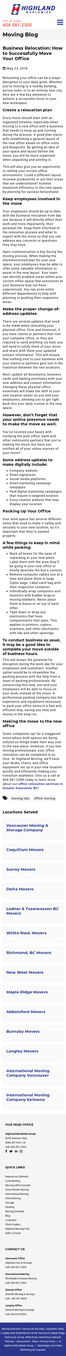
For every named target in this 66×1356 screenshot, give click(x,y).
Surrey (20, 1337)
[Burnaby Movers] (33, 1033)
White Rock (31, 1337)
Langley (5, 1333)
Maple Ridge (58, 1333)
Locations (10, 1220)
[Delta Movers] (33, 890)
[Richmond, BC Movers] (33, 954)
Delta (61, 1328)
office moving (44, 798)
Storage (9, 1202)
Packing (9, 1207)
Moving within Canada (17, 1185)
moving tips (20, 798)
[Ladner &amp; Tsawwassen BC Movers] (33, 913)
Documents (23, 1341)
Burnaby (39, 1328)
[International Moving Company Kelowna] (33, 1099)
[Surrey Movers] (33, 871)
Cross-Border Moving (17, 1189)
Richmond (10, 1337)
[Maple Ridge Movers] (33, 993)
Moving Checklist (14, 1211)
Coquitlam (51, 1328)
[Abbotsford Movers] (33, 1013)
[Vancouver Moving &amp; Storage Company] (33, 829)
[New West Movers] (33, 974)
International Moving (17, 1194)
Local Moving (12, 1180)
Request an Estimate (16, 1176)
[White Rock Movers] (33, 934)
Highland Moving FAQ (17, 1228)
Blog (7, 1215)
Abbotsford (45, 1337)
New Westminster (20, 1333)
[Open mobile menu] (60, 22)
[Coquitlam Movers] (33, 851)
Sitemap (9, 1341)
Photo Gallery (12, 1224)
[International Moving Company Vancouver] (33, 1075)
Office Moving (13, 1198)
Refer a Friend (13, 1233)
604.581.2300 (17, 25)
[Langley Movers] (33, 1052)
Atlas (35, 1341)
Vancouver (28, 1328)
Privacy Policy (47, 1341)
